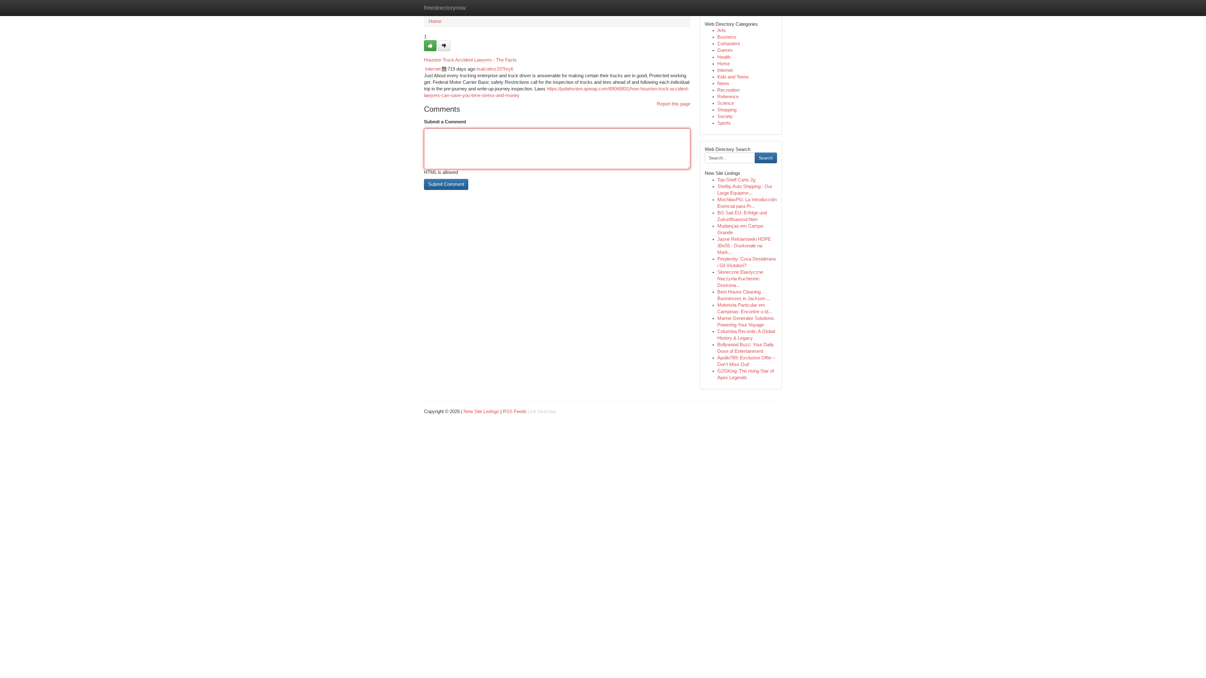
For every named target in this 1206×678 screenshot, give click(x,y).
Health (724, 57)
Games (725, 50)
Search (766, 157)
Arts (721, 30)
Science (725, 103)
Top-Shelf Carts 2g (736, 179)
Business (726, 37)
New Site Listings (481, 411)
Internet (433, 69)
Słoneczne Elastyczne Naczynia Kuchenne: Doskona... (740, 279)
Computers (728, 43)
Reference (728, 96)
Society (725, 116)
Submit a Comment (445, 121)
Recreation (728, 90)
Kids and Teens (733, 76)
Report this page (673, 103)
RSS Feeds (515, 411)
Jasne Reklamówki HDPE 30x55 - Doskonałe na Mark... (744, 246)
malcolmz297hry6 (494, 69)
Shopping (726, 109)
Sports (724, 123)
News (723, 83)
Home (435, 21)
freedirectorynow (445, 8)
